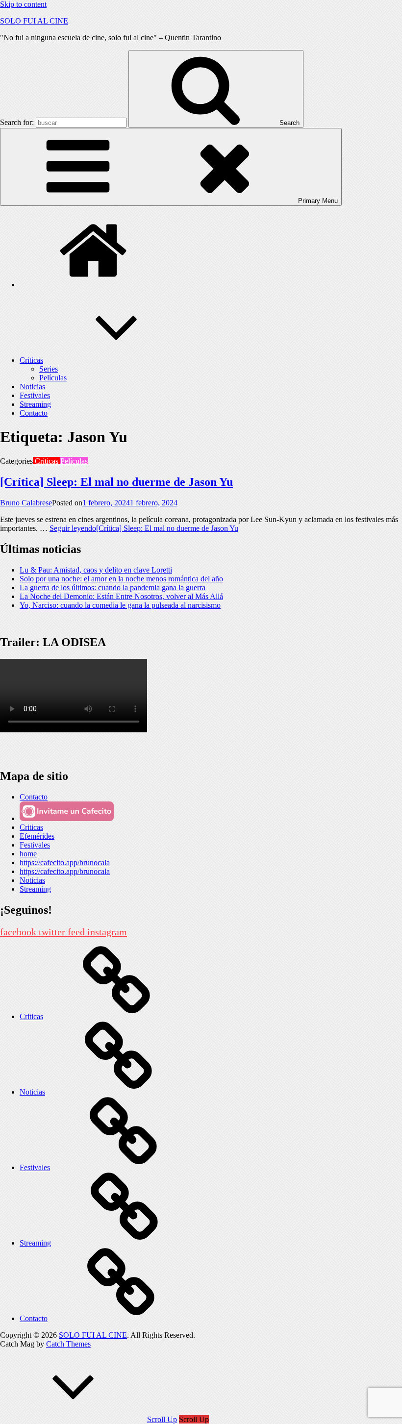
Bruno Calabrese (26, 503)
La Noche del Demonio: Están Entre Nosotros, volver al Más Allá (121, 596)
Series (48, 369)
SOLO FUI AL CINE (34, 21)
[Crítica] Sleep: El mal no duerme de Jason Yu (116, 481)
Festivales (35, 395)
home (28, 853)
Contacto (34, 413)
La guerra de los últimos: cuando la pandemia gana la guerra (112, 587)
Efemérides (37, 836)
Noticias (32, 386)
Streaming (35, 404)
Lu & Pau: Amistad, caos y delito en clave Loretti (96, 570)
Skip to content (23, 4)
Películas (53, 378)
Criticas (31, 360)
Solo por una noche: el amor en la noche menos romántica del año (121, 579)
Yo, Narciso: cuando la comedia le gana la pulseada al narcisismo (120, 605)
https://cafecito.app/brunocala (65, 862)
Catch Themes (68, 1344)
